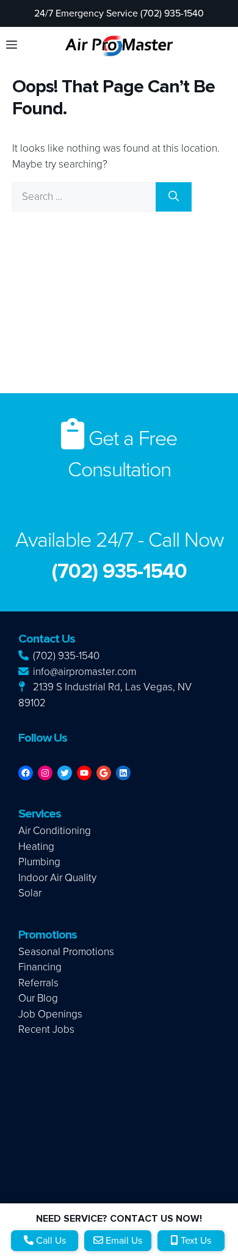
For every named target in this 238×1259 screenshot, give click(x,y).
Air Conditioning (54, 830)
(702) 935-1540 (65, 655)
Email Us (122, 1241)
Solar (29, 893)
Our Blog (38, 998)
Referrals (38, 983)
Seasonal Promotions (66, 951)
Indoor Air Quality (57, 877)
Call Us (50, 1241)
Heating (36, 846)
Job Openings (50, 1014)
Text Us (194, 1241)
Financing (40, 967)
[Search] (174, 197)
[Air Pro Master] (119, 45)
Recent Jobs (46, 1029)
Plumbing (39, 861)
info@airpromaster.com (83, 671)
